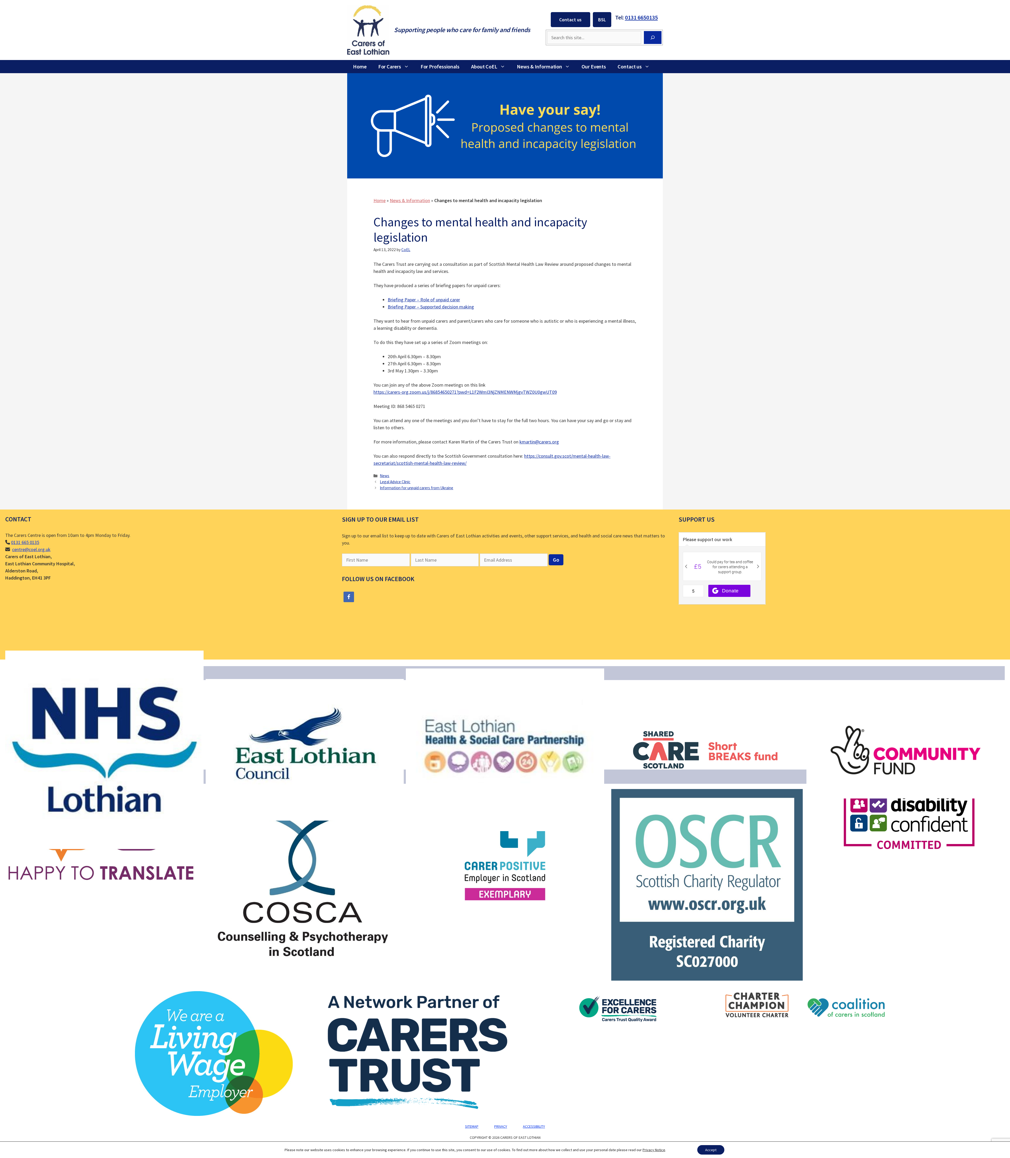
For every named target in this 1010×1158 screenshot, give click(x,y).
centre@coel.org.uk (31, 549)
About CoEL (484, 66)
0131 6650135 (641, 17)
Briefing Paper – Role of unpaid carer (424, 300)
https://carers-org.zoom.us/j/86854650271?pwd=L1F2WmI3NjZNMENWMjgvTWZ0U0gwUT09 (465, 392)
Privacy (500, 1126)
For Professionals (440, 66)
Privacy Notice (654, 1149)
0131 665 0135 (25, 542)
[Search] (652, 37)
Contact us (570, 20)
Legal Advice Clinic (395, 481)
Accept (710, 1149)
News (384, 475)
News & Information (539, 66)
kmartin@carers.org (539, 442)
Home (360, 66)
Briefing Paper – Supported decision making (431, 307)
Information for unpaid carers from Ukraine (416, 487)
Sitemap (471, 1126)
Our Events (594, 66)
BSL (602, 20)
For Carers (389, 66)
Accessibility (534, 1126)
